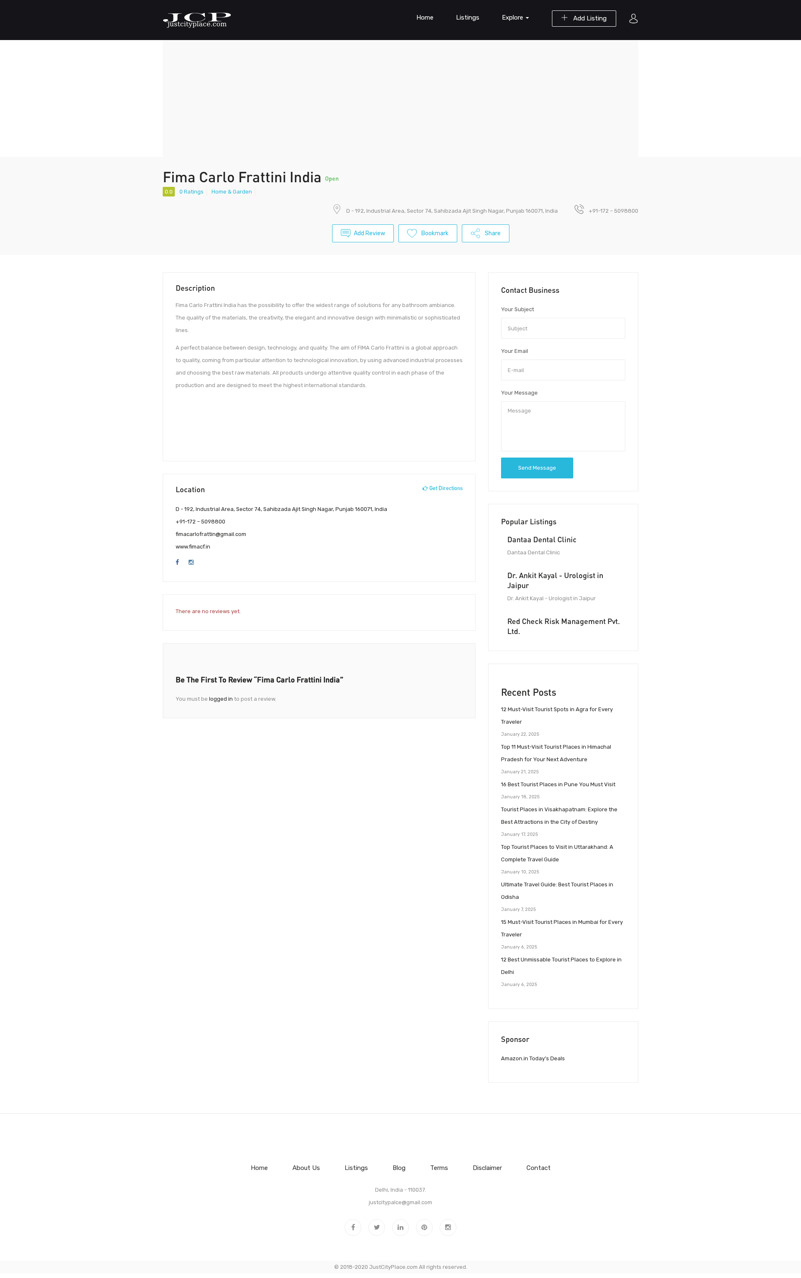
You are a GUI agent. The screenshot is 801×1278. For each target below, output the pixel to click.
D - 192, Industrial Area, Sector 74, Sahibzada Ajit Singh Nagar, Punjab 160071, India (452, 211)
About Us (306, 1168)
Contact (538, 1168)
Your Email (514, 351)
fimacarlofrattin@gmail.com (211, 534)
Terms (439, 1168)
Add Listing (589, 18)
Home (424, 17)
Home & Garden (232, 192)
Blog (399, 1168)
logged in (221, 699)
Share (492, 233)
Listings (467, 17)
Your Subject (517, 309)
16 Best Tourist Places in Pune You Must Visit (558, 784)
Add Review (369, 233)
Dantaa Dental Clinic (542, 539)
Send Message (537, 468)
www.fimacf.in (193, 546)
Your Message (519, 393)
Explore (513, 17)
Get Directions (445, 488)
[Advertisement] (400, 98)
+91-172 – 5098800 (200, 521)
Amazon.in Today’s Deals (533, 1058)
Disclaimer (487, 1168)
